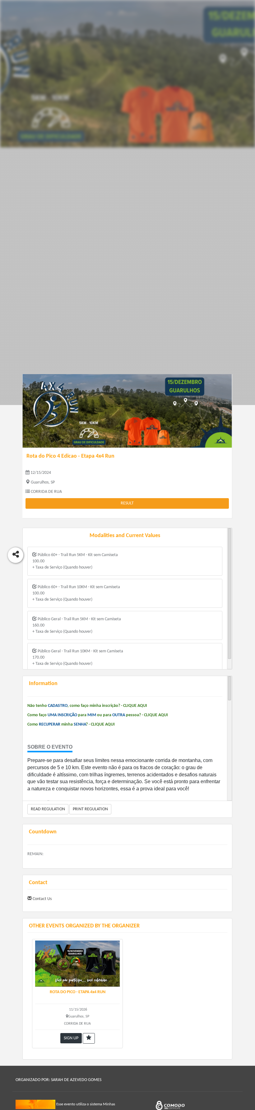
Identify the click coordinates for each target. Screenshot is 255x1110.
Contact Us (42, 899)
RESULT (127, 503)
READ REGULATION (48, 809)
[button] (89, 1038)
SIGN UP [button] (71, 1038)
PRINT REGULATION (90, 809)
